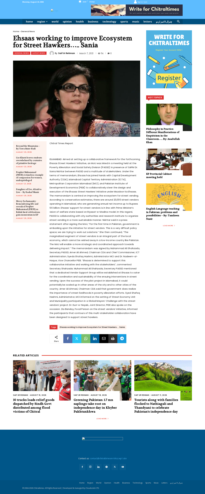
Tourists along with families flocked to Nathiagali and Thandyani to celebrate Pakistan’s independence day (156, 405)
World (98, 483)
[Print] (112, 338)
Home (16, 31)
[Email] (103, 338)
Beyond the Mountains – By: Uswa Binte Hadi (28, 147)
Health (116, 483)
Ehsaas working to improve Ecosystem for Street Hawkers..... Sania (92, 327)
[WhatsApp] (85, 338)
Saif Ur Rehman (66, 53)
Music (156, 483)
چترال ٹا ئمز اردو (176, 483)
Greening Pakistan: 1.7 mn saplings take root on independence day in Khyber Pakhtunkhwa (95, 405)
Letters (164, 483)
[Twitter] (76, 338)
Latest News (39, 53)
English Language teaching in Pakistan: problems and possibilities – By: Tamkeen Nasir (162, 213)
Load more (168, 225)
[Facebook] (67, 338)
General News (28, 31)
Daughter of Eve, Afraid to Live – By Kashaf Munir (28, 190)
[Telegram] (121, 338)
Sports (148, 483)
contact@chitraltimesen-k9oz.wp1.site (108, 458)
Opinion (107, 483)
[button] (178, 21)
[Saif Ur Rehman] (52, 53)
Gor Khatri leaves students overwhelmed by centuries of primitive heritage (29, 160)
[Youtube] (123, 467)
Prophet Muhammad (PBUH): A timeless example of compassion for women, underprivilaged (29, 176)
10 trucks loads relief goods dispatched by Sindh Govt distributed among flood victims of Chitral (33, 405)
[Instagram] (90, 467)
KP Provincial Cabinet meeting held (159, 175)
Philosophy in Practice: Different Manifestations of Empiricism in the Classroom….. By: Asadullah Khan (163, 135)
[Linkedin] (94, 338)
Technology (138, 483)
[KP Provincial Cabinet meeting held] (169, 162)
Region (90, 483)
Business (126, 483)
